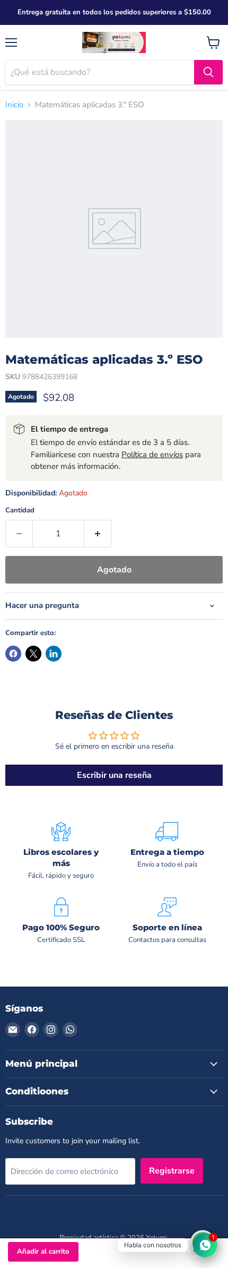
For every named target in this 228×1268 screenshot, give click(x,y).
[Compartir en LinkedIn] (54, 654)
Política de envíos (152, 454)
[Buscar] (208, 72)
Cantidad (19, 511)
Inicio (14, 104)
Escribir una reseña (114, 775)
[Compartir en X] (33, 654)
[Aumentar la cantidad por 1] (97, 533)
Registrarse (172, 1171)
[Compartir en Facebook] (13, 654)
